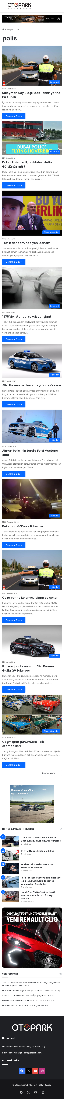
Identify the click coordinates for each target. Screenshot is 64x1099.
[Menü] (3, 7)
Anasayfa (8, 29)
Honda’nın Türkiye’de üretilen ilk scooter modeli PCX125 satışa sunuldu (38, 895)
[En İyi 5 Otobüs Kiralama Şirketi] (10, 855)
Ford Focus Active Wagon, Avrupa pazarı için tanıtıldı (26, 990)
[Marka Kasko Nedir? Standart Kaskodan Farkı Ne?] (10, 868)
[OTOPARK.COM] (19, 6)
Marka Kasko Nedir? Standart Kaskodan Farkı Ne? (37, 866)
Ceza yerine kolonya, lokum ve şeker (30, 597)
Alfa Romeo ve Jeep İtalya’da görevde (31, 385)
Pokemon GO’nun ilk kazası (22, 526)
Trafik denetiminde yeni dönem (26, 243)
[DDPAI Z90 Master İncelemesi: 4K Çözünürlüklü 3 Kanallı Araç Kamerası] (10, 841)
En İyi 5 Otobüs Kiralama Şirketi (37, 851)
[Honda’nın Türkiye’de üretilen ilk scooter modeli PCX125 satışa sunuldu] (10, 896)
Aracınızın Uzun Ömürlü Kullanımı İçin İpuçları (22, 995)
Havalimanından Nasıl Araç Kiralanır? (18, 1000)
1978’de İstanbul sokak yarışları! (26, 316)
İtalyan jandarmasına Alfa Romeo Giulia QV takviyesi (28, 668)
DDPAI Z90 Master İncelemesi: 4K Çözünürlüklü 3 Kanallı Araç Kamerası (41, 839)
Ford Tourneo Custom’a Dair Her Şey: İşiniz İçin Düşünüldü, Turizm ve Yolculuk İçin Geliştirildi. (41, 881)
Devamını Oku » (14, 116)
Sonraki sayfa (48, 773)
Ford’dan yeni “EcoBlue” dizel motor (18, 1005)
